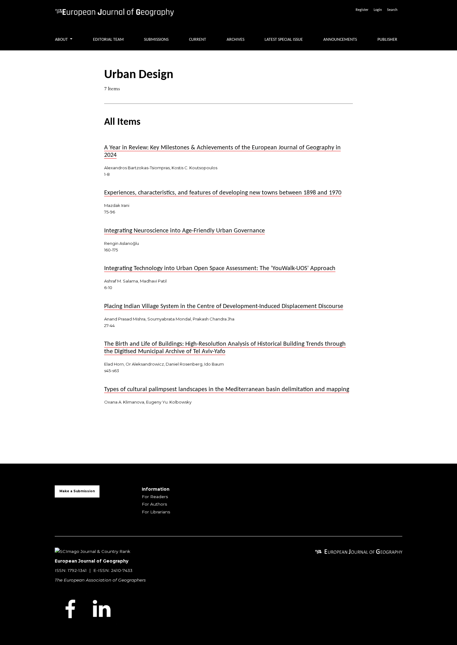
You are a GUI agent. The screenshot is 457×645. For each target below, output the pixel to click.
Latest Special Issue (284, 39)
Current (197, 39)
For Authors (154, 504)
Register (362, 10)
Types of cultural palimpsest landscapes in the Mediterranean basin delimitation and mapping (226, 389)
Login (378, 10)
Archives (235, 39)
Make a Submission (77, 491)
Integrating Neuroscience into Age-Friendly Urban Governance (184, 231)
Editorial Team (108, 39)
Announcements (340, 39)
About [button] (62, 39)
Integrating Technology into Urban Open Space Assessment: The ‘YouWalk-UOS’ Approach (219, 268)
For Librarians (156, 511)
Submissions (156, 39)
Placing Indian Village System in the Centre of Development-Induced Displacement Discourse (223, 306)
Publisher (387, 39)
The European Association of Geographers (100, 579)
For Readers (155, 496)
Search (392, 10)
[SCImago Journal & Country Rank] (92, 551)
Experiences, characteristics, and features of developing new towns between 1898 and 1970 (222, 193)
